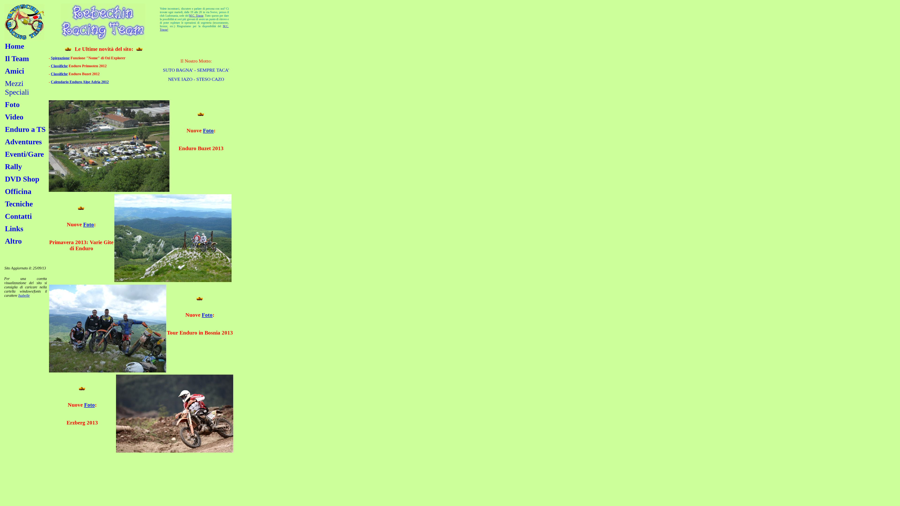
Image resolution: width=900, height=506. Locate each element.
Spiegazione (60, 58)
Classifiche (59, 66)
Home (14, 46)
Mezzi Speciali (17, 87)
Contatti (18, 216)
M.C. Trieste (196, 15)
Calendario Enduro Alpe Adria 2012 (80, 82)
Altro (13, 241)
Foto (12, 104)
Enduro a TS (25, 129)
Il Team (17, 58)
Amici (14, 71)
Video (14, 117)
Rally (13, 166)
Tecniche (19, 204)
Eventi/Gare (24, 154)
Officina (18, 191)
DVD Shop (22, 179)
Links (14, 228)
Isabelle (24, 296)
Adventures (23, 142)
